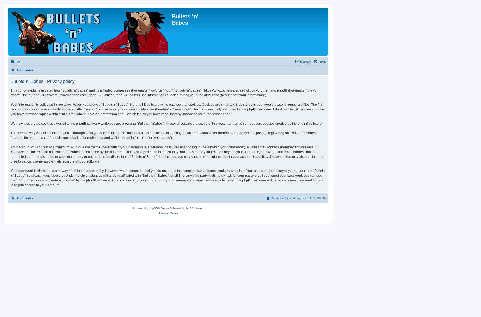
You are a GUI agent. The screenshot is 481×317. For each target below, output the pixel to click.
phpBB (153, 208)
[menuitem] (16, 61)
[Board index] (90, 31)
